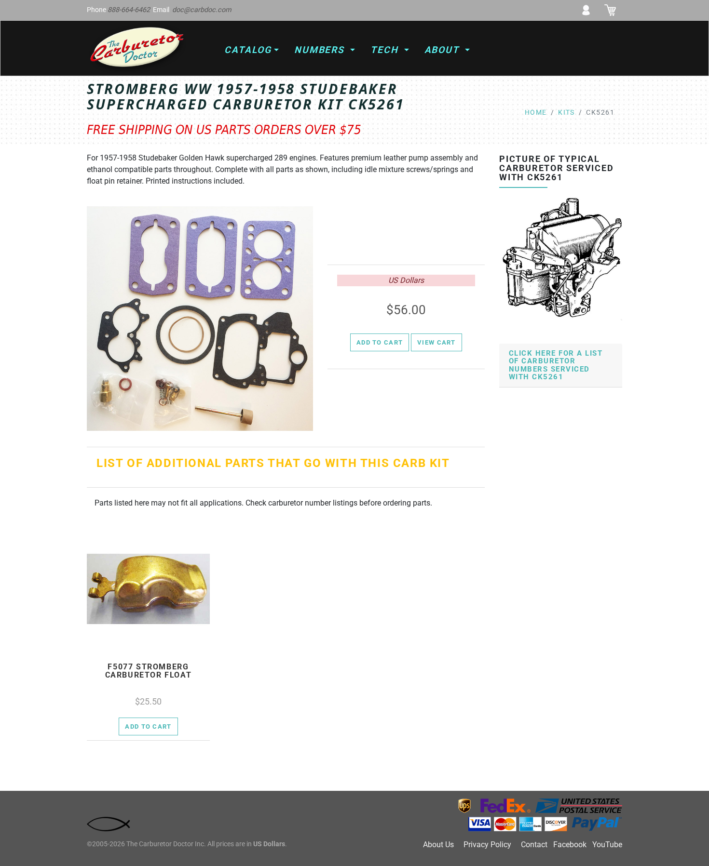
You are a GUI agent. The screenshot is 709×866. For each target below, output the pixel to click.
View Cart (436, 342)
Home (536, 112)
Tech (386, 49)
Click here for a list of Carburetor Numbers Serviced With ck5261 (555, 365)
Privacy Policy (487, 844)
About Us (438, 844)
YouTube (607, 844)
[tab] (560, 365)
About (443, 49)
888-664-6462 (129, 10)
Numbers (321, 49)
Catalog (247, 49)
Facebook (569, 844)
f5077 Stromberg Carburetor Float (148, 671)
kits (566, 112)
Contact (534, 844)
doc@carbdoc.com (202, 10)
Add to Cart (379, 342)
